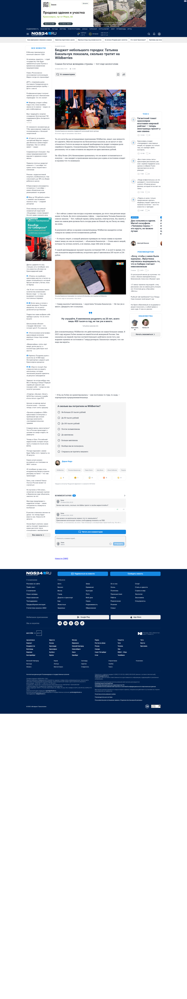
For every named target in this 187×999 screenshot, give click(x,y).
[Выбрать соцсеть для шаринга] (124, 74)
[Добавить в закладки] (118, 74)
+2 (117, 526)
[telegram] (60, 623)
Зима (88, 584)
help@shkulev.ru (40, 694)
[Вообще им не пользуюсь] (59, 446)
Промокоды (121, 29)
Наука (88, 601)
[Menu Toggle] (27, 34)
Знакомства (45, 29)
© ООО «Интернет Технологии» (36, 706)
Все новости (38, 48)
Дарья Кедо (67, 461)
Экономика (139, 598)
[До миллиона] (59, 434)
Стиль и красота (141, 587)
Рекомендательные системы (103, 697)
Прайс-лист (30, 587)
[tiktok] (82, 623)
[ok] (71, 623)
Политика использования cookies (105, 694)
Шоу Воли (100, 470)
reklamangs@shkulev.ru (102, 676)
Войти (62, 544)
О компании (31, 591)
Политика (114, 591)
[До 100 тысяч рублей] (59, 423)
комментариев (67, 74)
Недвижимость (32, 29)
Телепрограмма (74, 29)
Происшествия (116, 594)
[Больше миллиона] (59, 440)
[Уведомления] (154, 34)
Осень (113, 587)
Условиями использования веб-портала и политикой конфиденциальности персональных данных (125, 686)
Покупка (124, 470)
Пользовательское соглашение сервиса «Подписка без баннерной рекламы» (118, 700)
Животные (62, 605)
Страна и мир (140, 591)
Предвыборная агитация (35, 605)
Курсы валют (104, 29)
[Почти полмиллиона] (59, 429)
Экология (138, 594)
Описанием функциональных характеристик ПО (109, 685)
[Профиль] (159, 34)
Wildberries (60, 470)
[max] (76, 623)
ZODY (113, 29)
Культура (89, 591)
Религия (114, 605)
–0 (123, 509)
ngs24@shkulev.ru (50, 691)
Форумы (63, 29)
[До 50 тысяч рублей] (59, 418)
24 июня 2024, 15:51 (61, 69)
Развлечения (116, 601)
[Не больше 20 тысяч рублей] (59, 412)
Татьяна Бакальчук (74, 470)
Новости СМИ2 (61, 558)
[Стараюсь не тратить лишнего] (59, 451)
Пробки (94, 34)
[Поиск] (149, 34)
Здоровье (61, 608)
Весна (60, 591)
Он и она (114, 584)
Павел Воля (89, 470)
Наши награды (32, 594)
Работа (113, 598)
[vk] (65, 623)
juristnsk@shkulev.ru (76, 692)
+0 (117, 509)
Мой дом (89, 598)
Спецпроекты (140, 601)
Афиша (85, 29)
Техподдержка (31, 601)
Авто (59, 584)
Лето (88, 594)
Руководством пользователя (104, 683)
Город (60, 594)
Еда (59, 601)
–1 (123, 526)
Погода (55, 29)
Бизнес (60, 587)
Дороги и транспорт (65, 598)
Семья (113, 608)
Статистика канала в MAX (36, 608)
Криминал (90, 587)
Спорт (137, 584)
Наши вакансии (32, 598)
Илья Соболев (112, 470)
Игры (130, 29)
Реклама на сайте (33, 584)
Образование (91, 608)
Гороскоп (93, 29)
